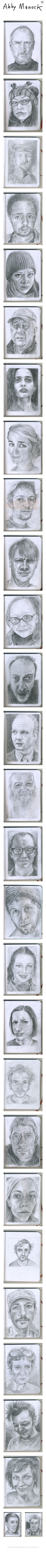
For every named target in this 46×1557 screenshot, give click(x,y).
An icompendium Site (33, 1547)
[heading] (23, 10)
